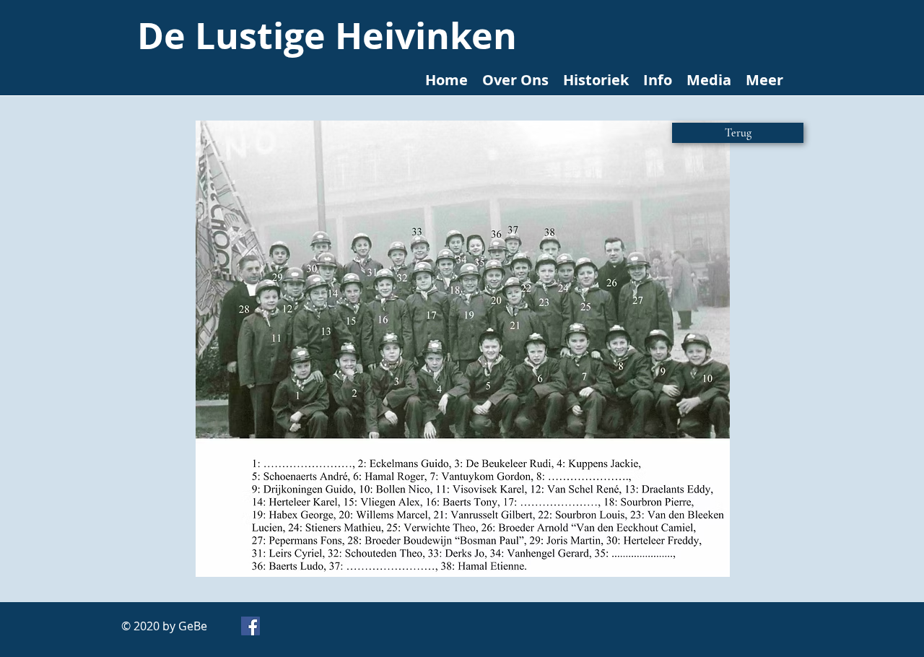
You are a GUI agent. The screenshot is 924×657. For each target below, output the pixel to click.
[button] (462, 348)
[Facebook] (250, 626)
